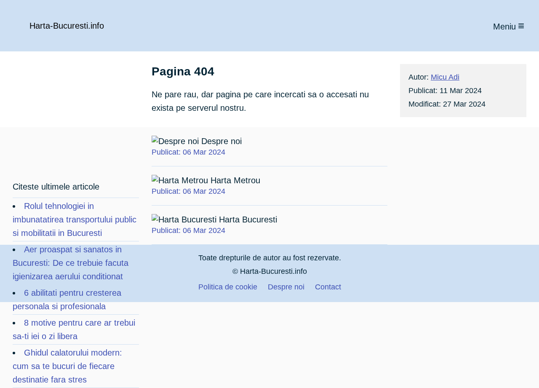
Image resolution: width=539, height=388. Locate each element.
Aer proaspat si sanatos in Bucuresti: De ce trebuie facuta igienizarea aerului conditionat (70, 263)
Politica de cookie (227, 287)
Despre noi (197, 146)
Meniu (504, 26)
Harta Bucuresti (214, 225)
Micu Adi (445, 77)
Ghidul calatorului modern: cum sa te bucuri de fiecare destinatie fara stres (67, 366)
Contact (328, 287)
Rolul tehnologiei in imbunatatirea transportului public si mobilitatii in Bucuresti (74, 219)
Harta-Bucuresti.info (66, 25)
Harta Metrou (206, 185)
